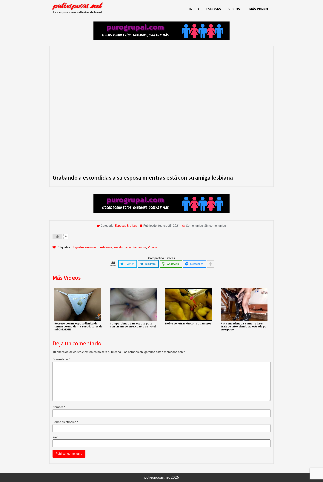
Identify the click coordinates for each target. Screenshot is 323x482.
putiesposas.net (77, 6)
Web (55, 437)
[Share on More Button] (210, 264)
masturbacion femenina (130, 247)
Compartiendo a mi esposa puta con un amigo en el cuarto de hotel (133, 324)
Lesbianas (105, 247)
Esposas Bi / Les (126, 225)
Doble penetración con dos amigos (188, 323)
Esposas (213, 9)
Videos (234, 9)
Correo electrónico (65, 422)
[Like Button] (57, 236)
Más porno (258, 9)
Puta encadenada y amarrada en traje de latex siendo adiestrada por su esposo (244, 326)
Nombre (59, 407)
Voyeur (152, 247)
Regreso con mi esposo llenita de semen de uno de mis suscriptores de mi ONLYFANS (78, 326)
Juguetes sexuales (84, 247)
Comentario (61, 359)
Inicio (194, 9)
